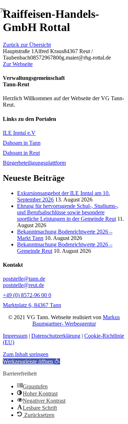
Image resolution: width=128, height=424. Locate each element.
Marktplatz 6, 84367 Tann (32, 305)
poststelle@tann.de (24, 279)
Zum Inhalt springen (25, 354)
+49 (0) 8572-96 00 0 (27, 295)
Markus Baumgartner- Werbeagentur (76, 320)
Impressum (15, 336)
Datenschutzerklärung (55, 336)
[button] (31, 361)
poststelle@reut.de (23, 285)
